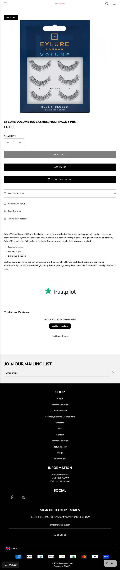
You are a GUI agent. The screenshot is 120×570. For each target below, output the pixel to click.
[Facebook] (12, 497)
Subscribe (60, 534)
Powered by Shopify (62, 566)
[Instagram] (24, 497)
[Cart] (114, 4)
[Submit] (112, 373)
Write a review (60, 326)
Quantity (10, 136)
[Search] (107, 4)
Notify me (60, 167)
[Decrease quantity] (7, 142)
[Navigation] (5, 4)
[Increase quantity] (20, 142)
